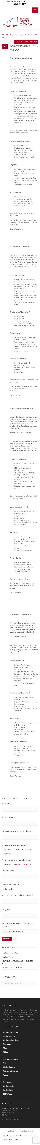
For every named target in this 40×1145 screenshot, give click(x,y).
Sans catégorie (20, 35)
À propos (12, 1136)
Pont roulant (7, 1082)
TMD (5, 1063)
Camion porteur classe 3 (11, 1040)
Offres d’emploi (10, 35)
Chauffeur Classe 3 (7, 957)
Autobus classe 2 (9, 1036)
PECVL (5, 1052)
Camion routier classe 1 (11, 1032)
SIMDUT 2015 (7, 1094)
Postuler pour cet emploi (26, 42)
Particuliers (34, 1136)
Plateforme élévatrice (10, 1071)
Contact (16, 1139)
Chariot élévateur (9, 1067)
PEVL (5, 1048)
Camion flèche (8, 1090)
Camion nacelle (8, 1086)
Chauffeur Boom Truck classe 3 (12, 967)
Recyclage (7, 1044)
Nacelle (5, 1075)
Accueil (5, 1136)
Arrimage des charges (10, 1059)
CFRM (3, 35)
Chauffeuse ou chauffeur (9, 953)
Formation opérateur (22, 1136)
